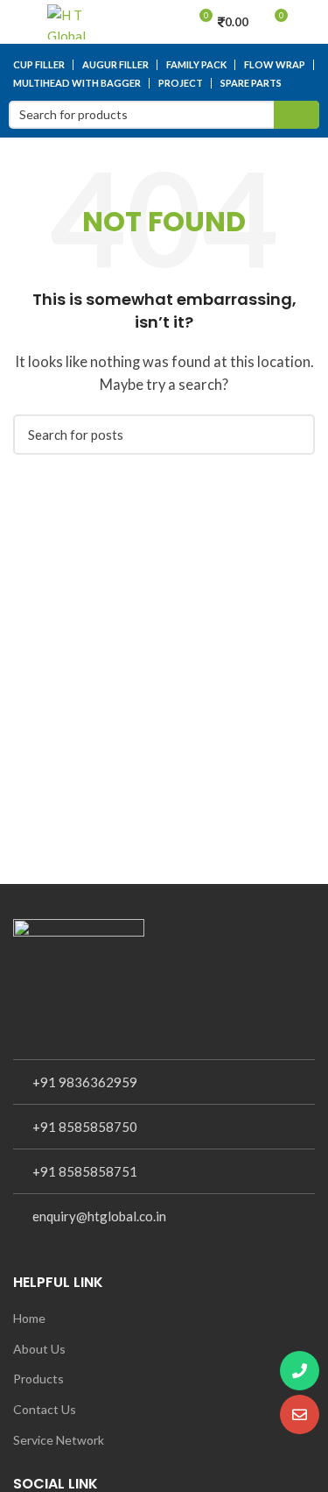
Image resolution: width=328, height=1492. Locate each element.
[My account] (308, 21)
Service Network (58, 1439)
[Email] (299, 1414)
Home (29, 1318)
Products (38, 1378)
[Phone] (299, 1370)
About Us (39, 1348)
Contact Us (44, 1409)
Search (296, 115)
